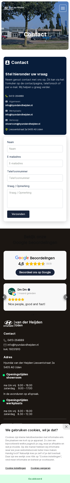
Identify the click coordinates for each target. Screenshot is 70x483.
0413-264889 (16, 96)
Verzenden (18, 214)
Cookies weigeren (40, 468)
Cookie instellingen (15, 468)
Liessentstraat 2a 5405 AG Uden (26, 129)
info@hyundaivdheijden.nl (23, 344)
